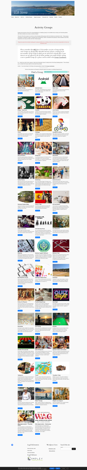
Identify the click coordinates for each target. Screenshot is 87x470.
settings (45, 468)
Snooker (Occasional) (23, 349)
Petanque (55, 277)
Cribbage (37, 132)
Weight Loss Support (58, 400)
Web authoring (52, 450)
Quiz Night (55, 302)
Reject (58, 468)
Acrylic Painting (21, 88)
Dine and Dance (21, 155)
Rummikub (20, 326)
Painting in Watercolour (41, 277)
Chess (19, 132)
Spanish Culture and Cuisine (59, 349)
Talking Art (20, 375)
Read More (20, 93)
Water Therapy (38, 400)
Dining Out (37, 155)
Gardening (37, 179)
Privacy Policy (29, 450)
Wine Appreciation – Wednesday (43, 424)
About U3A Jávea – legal (31, 448)
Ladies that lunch (22, 228)
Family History (21, 179)
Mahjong (20, 253)
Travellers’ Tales (57, 375)
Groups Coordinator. (60, 57)
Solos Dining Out (39, 349)
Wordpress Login (52, 448)
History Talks (38, 204)
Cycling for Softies (57, 132)
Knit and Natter (56, 204)
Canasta (37, 110)
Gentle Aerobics (57, 179)
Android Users (38, 88)
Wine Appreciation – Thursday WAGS (25, 425)
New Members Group (23, 277)
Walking (20, 400)
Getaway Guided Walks (23, 204)
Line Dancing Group (40, 228)
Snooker (55, 326)
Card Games (56, 110)
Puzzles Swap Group (40, 302)
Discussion (55, 155)
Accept (52, 468)
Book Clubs (55, 88)
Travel (36, 375)
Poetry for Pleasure (22, 302)
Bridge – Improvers (22, 110)
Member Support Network (41, 253)
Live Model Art (56, 228)
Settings (63, 468)
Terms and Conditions (31, 452)
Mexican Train (56, 253)
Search (62, 447)
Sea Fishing (38, 326)
